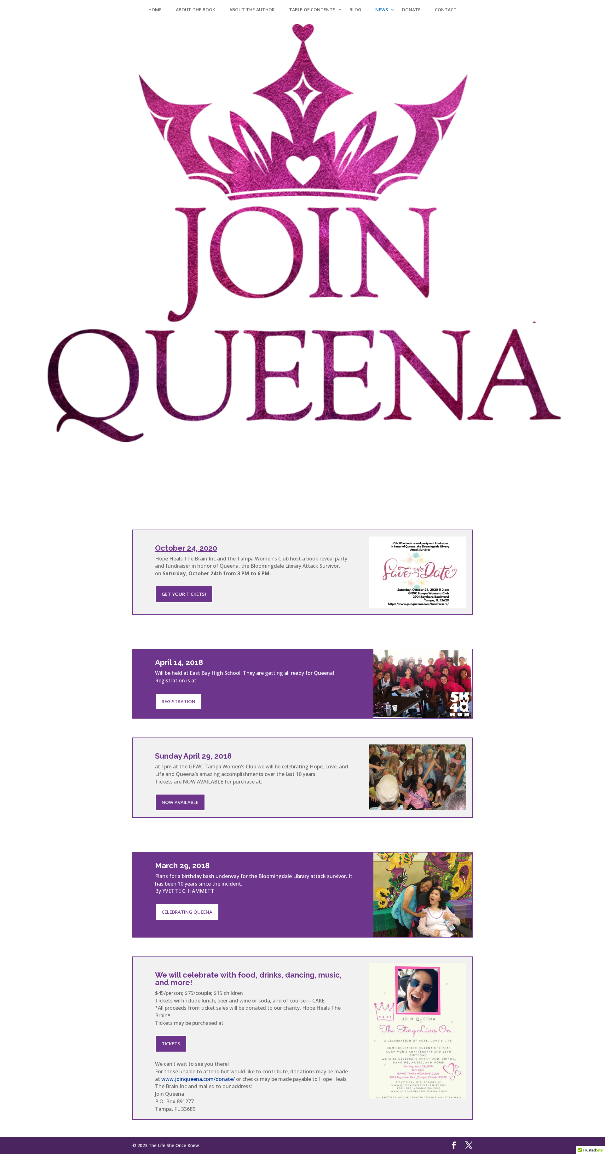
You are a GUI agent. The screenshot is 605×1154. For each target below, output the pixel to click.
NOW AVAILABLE (180, 802)
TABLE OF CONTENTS (312, 10)
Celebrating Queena (187, 912)
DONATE (411, 10)
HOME (155, 10)
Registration (178, 701)
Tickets (171, 1043)
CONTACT (446, 10)
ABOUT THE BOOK (195, 10)
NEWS (381, 10)
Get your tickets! (184, 594)
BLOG (355, 10)
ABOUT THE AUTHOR (252, 10)
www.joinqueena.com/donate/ (198, 1079)
